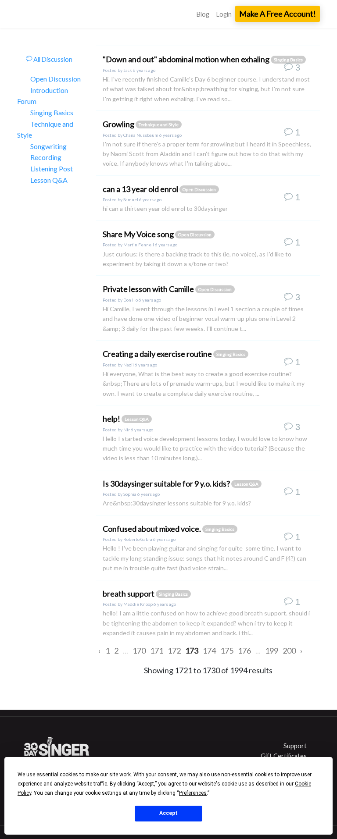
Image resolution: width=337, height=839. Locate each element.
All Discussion (52, 59)
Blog (203, 14)
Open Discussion (55, 79)
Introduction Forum (42, 96)
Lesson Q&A (49, 180)
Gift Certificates (284, 756)
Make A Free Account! (277, 13)
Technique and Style (45, 129)
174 (209, 650)
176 (244, 650)
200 (289, 650)
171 (156, 650)
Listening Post (51, 168)
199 (271, 650)
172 (174, 650)
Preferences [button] (193, 793)
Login (224, 14)
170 (139, 650)
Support (295, 746)
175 (226, 650)
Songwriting (48, 146)
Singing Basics (51, 112)
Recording (45, 157)
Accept (168, 813)
